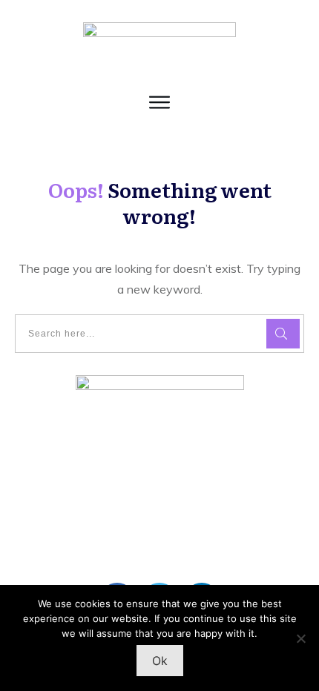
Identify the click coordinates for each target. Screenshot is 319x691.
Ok (160, 660)
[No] (300, 638)
